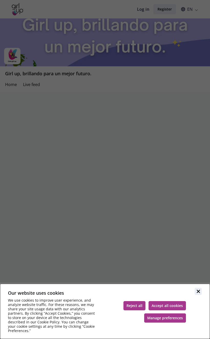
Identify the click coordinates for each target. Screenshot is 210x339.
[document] (105, 311)
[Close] (198, 291)
